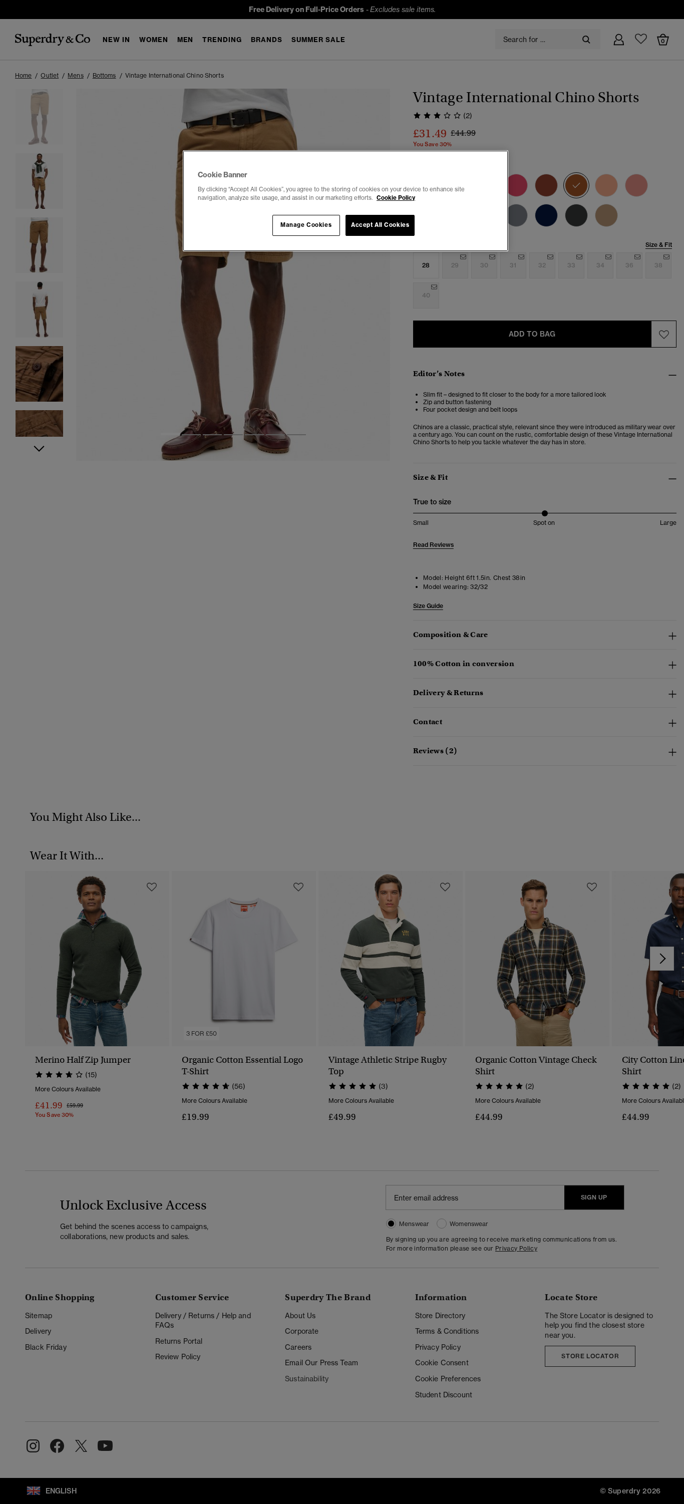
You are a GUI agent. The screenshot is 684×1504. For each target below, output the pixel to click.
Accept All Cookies (380, 224)
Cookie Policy (396, 197)
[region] (345, 200)
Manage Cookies (305, 224)
